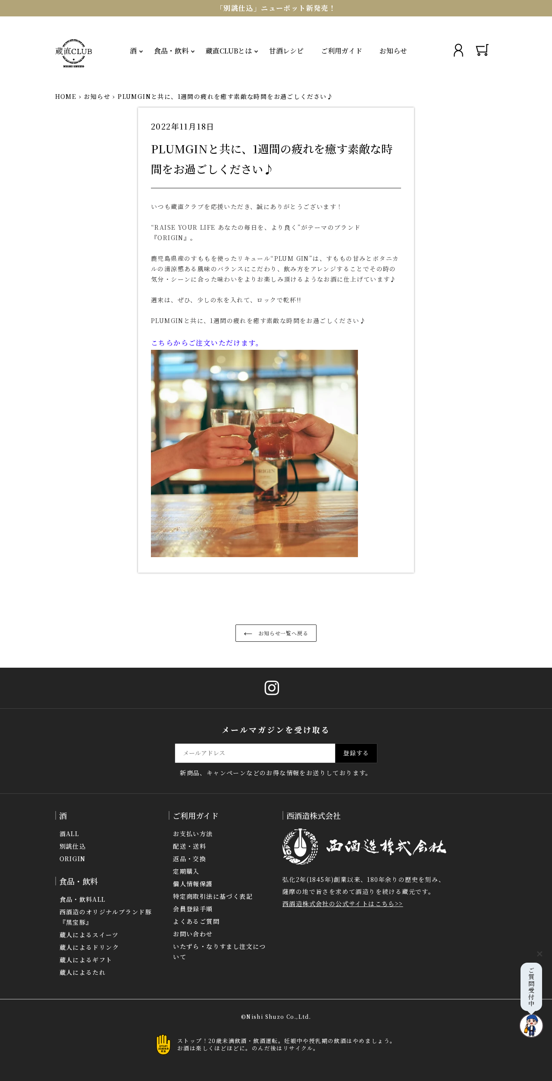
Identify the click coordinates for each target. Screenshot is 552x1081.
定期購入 (186, 871)
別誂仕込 (73, 846)
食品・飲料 (171, 51)
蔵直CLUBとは (229, 51)
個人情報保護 (193, 883)
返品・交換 (189, 858)
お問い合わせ (193, 933)
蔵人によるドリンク (89, 947)
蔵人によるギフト (86, 959)
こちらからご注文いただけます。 (207, 343)
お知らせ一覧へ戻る (283, 633)
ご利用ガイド (341, 51)
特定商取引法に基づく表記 (213, 896)
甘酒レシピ (286, 51)
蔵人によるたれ (83, 972)
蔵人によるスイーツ (89, 934)
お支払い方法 (193, 833)
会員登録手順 (193, 908)
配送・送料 (189, 846)
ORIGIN (73, 858)
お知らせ (393, 51)
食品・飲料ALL (83, 899)
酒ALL (69, 833)
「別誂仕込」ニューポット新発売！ (276, 8)
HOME (66, 96)
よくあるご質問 (196, 921)
